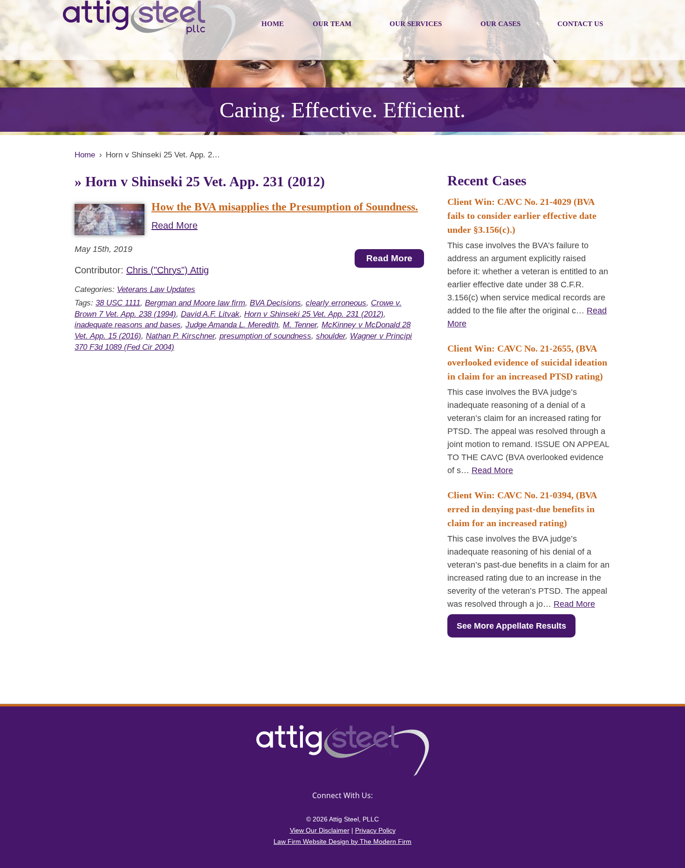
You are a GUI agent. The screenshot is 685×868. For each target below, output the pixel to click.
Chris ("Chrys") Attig (167, 270)
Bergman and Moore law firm (195, 302)
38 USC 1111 (118, 302)
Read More (174, 225)
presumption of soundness (265, 336)
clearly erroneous (336, 302)
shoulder (330, 336)
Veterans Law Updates (156, 289)
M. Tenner (300, 324)
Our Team (332, 23)
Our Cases (500, 23)
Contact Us (580, 23)
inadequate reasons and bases (128, 324)
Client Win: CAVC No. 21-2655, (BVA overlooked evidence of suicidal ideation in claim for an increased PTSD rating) (527, 362)
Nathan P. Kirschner (180, 336)
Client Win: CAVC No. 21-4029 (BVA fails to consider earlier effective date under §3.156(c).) (521, 216)
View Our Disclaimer (319, 830)
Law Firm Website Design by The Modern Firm (342, 841)
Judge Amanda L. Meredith (231, 324)
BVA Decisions (275, 302)
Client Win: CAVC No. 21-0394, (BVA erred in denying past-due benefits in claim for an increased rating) (521, 509)
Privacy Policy (375, 830)
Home (272, 23)
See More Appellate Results (511, 626)
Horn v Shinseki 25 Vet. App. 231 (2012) (314, 314)
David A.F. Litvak (210, 314)
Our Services (416, 23)
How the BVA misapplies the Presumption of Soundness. (284, 207)
